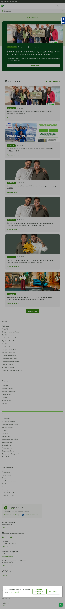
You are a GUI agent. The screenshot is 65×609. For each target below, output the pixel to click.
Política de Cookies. (14, 592)
